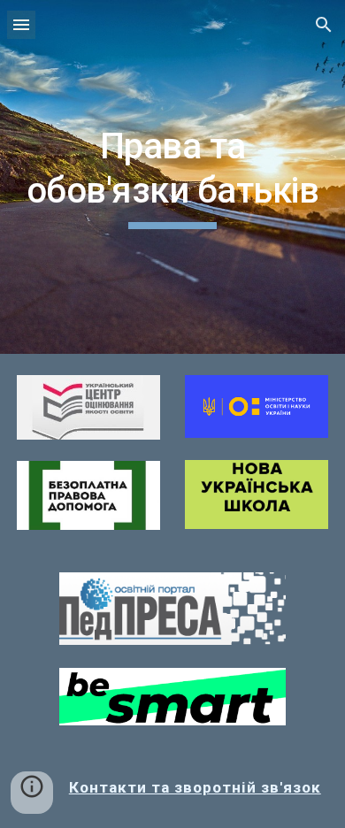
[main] (172, 177)
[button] (21, 24)
